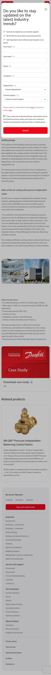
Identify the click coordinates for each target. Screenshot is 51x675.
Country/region (10, 95)
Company (7, 76)
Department (8, 85)
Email (6, 66)
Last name (8, 56)
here (33, 107)
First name (8, 46)
